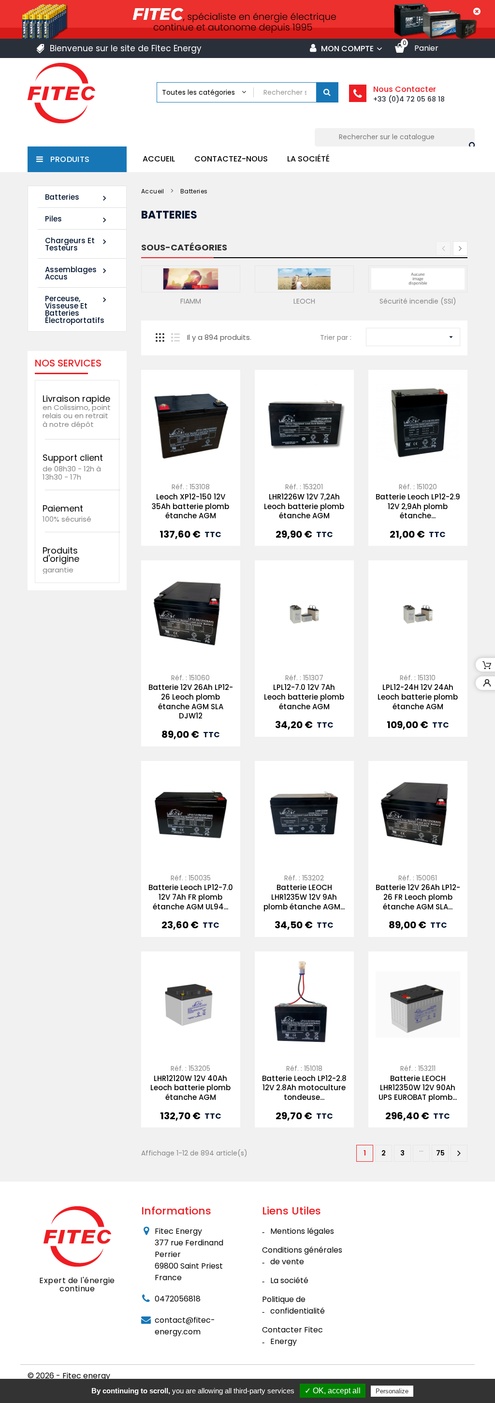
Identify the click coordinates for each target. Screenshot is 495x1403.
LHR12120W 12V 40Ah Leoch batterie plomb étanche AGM (190, 1088)
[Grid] (160, 337)
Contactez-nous (231, 158)
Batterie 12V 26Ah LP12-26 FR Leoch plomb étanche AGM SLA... (418, 897)
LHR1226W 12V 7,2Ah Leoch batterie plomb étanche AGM (304, 506)
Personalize (392, 1391)
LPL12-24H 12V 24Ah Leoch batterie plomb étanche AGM (418, 697)
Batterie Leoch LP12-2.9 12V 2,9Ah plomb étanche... (418, 506)
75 (440, 1153)
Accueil (159, 158)
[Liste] (175, 337)
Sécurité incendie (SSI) (417, 301)
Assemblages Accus (77, 273)
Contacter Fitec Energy (292, 1335)
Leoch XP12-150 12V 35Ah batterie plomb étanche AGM (190, 506)
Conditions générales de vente (302, 1255)
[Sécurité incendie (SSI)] (418, 278)
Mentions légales (302, 1231)
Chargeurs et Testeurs (77, 244)
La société (308, 158)
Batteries (77, 197)
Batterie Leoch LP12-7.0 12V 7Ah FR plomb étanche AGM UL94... (190, 897)
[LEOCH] (304, 278)
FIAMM (190, 301)
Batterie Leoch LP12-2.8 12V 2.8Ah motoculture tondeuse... (304, 1088)
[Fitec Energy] (77, 1236)
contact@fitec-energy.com (185, 1326)
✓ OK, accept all (333, 1391)
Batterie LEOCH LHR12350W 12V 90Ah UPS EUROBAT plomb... (418, 1088)
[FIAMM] (190, 278)
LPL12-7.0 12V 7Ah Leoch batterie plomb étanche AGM (304, 697)
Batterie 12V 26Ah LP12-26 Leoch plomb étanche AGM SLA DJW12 (190, 701)
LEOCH (304, 301)
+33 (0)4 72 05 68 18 (409, 99)
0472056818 (178, 1298)
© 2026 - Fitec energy (69, 1375)
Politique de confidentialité (293, 1305)
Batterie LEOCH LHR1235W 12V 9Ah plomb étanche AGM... (304, 897)
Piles (77, 219)
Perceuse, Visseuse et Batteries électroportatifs (77, 309)
